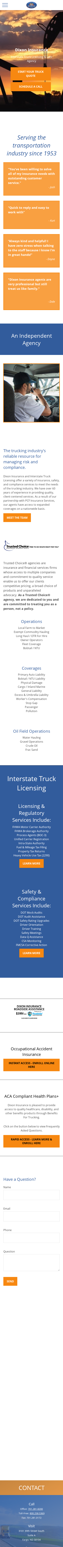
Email (6, 1208)
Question (9, 1251)
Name (7, 1187)
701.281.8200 (35, 1509)
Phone (7, 1230)
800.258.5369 (37, 1513)
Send (10, 1281)
